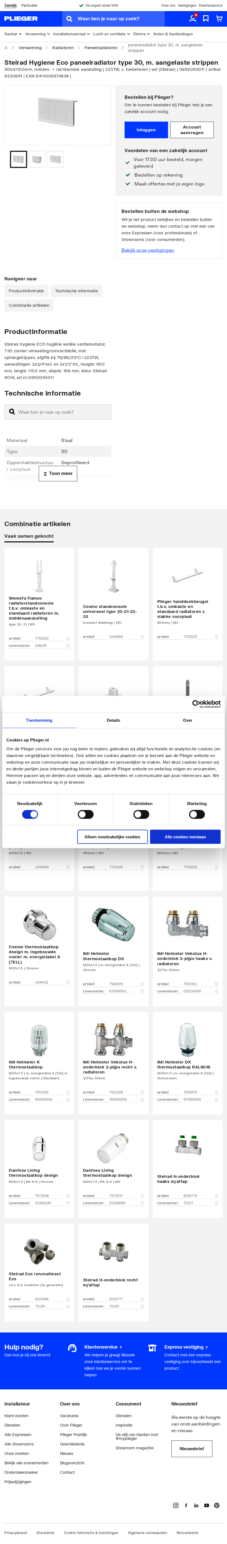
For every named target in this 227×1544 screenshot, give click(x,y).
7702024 (116, 867)
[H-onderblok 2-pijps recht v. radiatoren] (113, 1055)
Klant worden (16, 1415)
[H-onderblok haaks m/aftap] (188, 1160)
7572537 (116, 1196)
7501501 (190, 984)
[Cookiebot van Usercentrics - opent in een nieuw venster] (196, 704)
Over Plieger (71, 1425)
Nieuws (66, 1453)
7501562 (42, 1092)
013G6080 (117, 1203)
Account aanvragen (192, 129)
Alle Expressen (17, 1434)
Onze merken (16, 1453)
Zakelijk (10, 5)
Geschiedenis (72, 1444)
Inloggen (146, 129)
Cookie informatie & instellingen (91, 1533)
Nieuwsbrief (192, 1448)
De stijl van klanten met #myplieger (137, 1436)
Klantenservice (211, 5)
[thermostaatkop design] (39, 1160)
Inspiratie (124, 1425)
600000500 (44, 1100)
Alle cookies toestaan (185, 836)
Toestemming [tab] (39, 720)
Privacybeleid (15, 1533)
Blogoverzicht (72, 1462)
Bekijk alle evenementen (26, 1462)
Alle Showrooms (18, 1444)
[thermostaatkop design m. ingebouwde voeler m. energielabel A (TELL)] (39, 943)
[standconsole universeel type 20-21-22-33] (113, 596)
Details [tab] (113, 720)
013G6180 (43, 1203)
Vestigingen (187, 5)
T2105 (114, 1306)
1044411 (41, 982)
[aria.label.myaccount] (193, 19)
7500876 (190, 1092)
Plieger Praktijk (73, 1434)
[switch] (86, 814)
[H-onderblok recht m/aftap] (113, 1264)
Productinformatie (26, 290)
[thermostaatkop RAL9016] (188, 1055)
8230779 (190, 1196)
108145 (41, 646)
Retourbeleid (187, 1533)
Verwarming (30, 47)
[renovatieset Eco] (39, 1264)
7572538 (42, 1196)
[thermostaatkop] (39, 1055)
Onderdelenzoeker (21, 1472)
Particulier (29, 5)
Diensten (12, 1425)
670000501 (118, 991)
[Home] (6, 47)
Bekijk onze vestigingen (148, 250)
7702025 (190, 637)
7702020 (42, 638)
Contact (67, 1472)
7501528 (116, 1092)
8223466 (42, 1299)
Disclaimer (46, 1533)
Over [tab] (187, 720)
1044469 (116, 637)
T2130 (40, 1306)
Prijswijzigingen (17, 1481)
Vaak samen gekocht (29, 536)
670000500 (192, 1100)
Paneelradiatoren (100, 47)
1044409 (42, 867)
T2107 (188, 1203)
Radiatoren (63, 47)
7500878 (116, 984)
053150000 (192, 991)
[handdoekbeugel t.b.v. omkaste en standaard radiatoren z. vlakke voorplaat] (188, 596)
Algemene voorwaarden (147, 1533)
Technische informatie (76, 290)
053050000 (118, 1100)
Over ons (168, 5)
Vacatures (69, 1415)
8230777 (116, 1299)
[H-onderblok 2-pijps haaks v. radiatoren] (188, 943)
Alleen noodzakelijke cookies (112, 836)
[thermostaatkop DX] (113, 943)
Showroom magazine (135, 1447)
